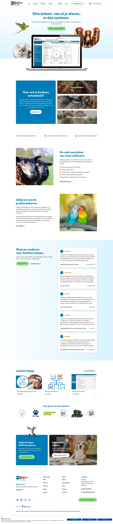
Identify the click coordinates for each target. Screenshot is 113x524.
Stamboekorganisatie (77, 117)
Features (43, 3)
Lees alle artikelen (89, 371)
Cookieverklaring (46, 511)
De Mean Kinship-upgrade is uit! (27, 391)
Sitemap (78, 511)
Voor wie (35, 3)
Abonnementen (22, 263)
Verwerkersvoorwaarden (68, 511)
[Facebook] (21, 499)
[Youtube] (17, 499)
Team (63, 486)
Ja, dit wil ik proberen (26, 457)
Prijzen (50, 3)
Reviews (64, 489)
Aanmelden (19, 489)
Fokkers (77, 102)
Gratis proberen (77, 3)
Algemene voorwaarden (22, 511)
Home (44, 479)
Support (60, 3)
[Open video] (56, 54)
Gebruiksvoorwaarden (35, 511)
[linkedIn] (29, 499)
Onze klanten (35, 112)
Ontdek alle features (65, 181)
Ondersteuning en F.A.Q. (60, 455)
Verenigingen (77, 87)
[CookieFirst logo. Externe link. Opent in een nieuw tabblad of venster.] (1, 517)
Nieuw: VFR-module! (78, 391)
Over (66, 3)
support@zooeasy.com (89, 492)
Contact (64, 492)
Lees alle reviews (34, 263)
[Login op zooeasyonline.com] (90, 4)
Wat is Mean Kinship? (51, 391)
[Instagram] (25, 499)
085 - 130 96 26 (87, 489)
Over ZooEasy (19, 226)
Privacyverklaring (56, 511)
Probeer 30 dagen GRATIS (56, 28)
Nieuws (64, 479)
